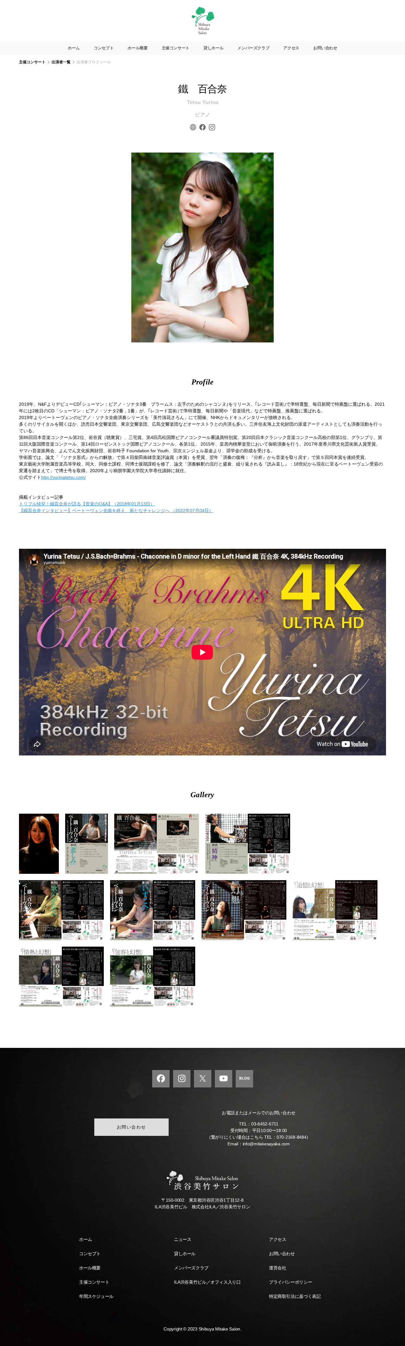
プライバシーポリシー (290, 1282)
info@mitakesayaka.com (266, 1143)
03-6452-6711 (264, 1123)
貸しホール (213, 48)
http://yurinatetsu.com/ (63, 477)
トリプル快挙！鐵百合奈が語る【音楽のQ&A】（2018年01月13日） (87, 503)
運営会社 (277, 1267)
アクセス (291, 48)
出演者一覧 (61, 62)
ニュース (182, 1239)
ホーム (74, 48)
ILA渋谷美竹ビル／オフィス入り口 (207, 1282)
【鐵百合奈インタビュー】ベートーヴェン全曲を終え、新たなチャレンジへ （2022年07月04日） (116, 510)
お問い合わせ (325, 48)
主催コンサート (176, 48)
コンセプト (104, 48)
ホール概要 (137, 48)
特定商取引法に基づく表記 (295, 1296)
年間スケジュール (96, 1296)
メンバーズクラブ (253, 48)
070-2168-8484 (292, 1137)
